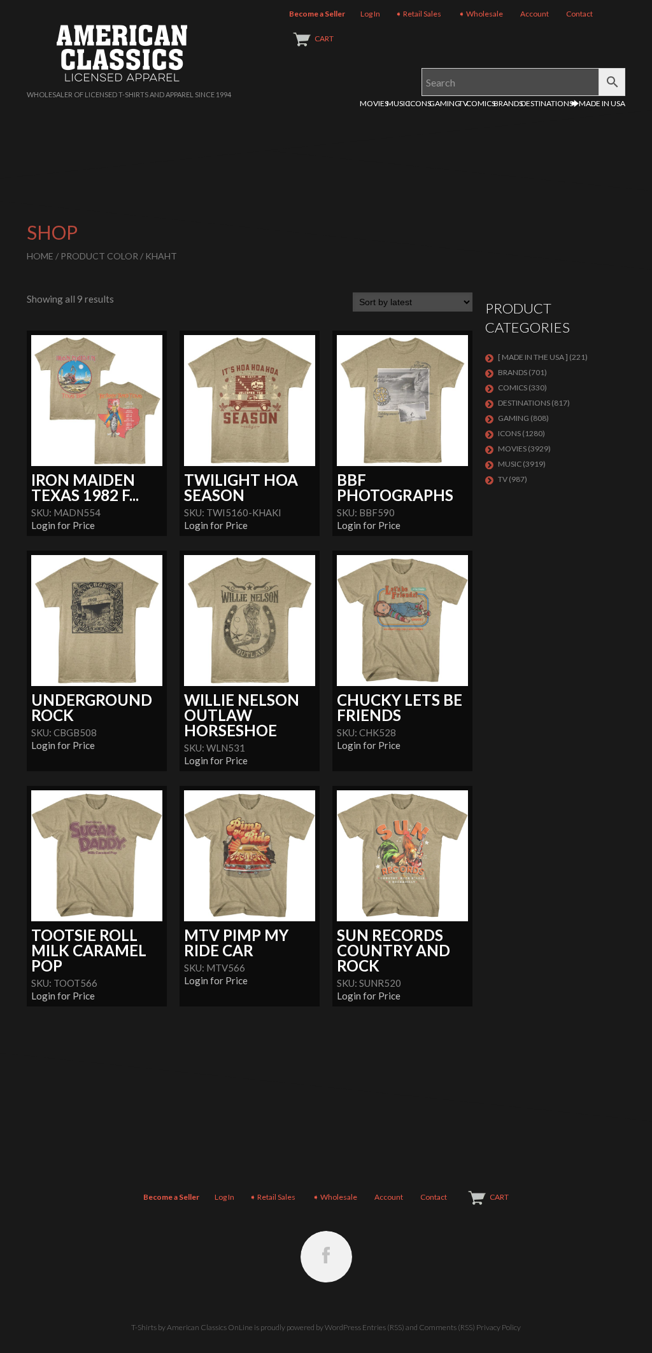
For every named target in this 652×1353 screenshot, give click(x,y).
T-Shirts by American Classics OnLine (192, 1327)
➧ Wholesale (480, 13)
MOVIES (374, 103)
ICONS (419, 103)
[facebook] (326, 1256)
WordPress (343, 1327)
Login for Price (63, 525)
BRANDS (508, 103)
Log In (370, 13)
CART (324, 38)
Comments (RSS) (447, 1327)
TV (463, 103)
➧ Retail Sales (418, 13)
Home (40, 256)
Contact (579, 13)
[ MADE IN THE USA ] (533, 357)
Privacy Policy (498, 1327)
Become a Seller (317, 13)
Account (534, 13)
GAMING (444, 103)
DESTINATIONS (547, 103)
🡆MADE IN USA (598, 103)
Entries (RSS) (383, 1327)
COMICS (480, 103)
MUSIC (398, 103)
